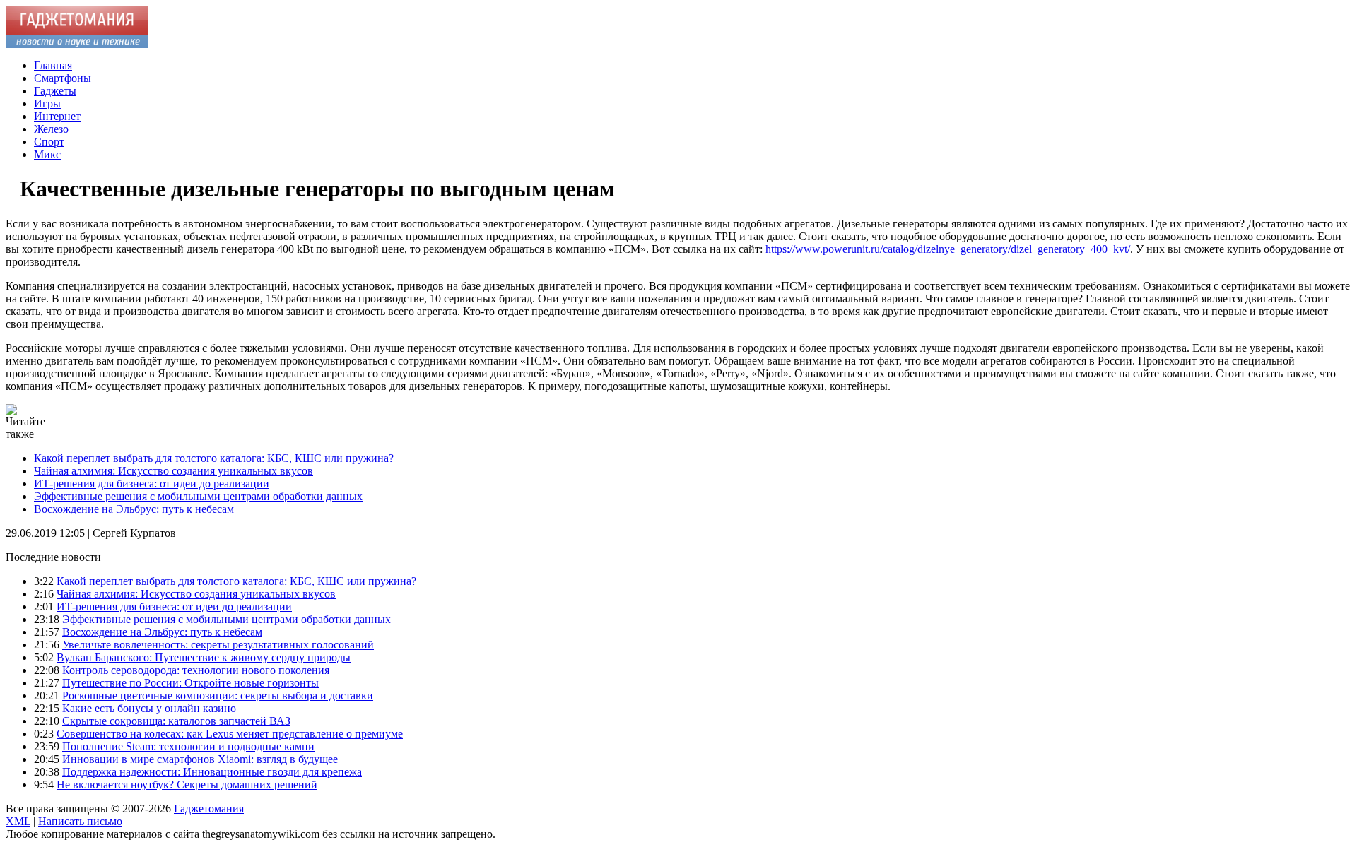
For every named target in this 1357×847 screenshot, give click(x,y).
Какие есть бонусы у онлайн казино (149, 708)
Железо (51, 129)
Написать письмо (80, 821)
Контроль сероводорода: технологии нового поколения (195, 670)
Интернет (57, 116)
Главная (53, 65)
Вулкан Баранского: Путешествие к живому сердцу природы (204, 657)
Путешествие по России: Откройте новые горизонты (190, 683)
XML (18, 821)
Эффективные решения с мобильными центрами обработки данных (198, 496)
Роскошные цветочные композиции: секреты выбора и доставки (217, 695)
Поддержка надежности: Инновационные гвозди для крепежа (212, 772)
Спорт (49, 142)
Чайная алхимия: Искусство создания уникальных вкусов (173, 471)
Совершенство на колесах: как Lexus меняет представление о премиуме (230, 734)
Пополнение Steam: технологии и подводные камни (188, 746)
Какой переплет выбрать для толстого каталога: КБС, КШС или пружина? (214, 458)
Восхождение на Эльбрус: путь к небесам (134, 509)
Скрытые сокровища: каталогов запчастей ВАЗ (176, 721)
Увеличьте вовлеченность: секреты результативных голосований (218, 645)
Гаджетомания (209, 808)
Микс (47, 154)
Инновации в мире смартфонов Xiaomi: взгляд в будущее (200, 759)
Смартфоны (62, 78)
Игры (47, 103)
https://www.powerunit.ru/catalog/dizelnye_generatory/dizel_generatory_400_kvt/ (947, 249)
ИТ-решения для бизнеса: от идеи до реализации (151, 484)
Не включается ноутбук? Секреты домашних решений (187, 784)
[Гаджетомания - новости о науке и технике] (77, 44)
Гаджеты (55, 91)
